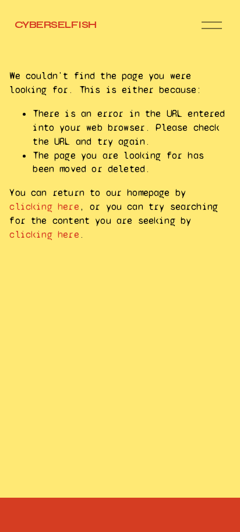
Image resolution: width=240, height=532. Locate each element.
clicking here (44, 207)
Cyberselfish (56, 25)
